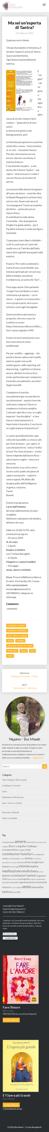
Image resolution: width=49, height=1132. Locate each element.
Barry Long (15, 846)
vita (18, 892)
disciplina (20, 640)
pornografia (23, 879)
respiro (13, 887)
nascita (40, 872)
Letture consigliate (9, 818)
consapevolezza (10, 849)
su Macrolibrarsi (11, 1020)
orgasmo (41, 875)
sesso (32, 651)
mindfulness (29, 871)
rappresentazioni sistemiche (32, 882)
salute (19, 887)
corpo (28, 849)
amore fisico (31, 842)
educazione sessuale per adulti (19, 645)
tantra (10, 656)
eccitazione (37, 859)
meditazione (12, 651)
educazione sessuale (9, 862)
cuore (22, 859)
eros (27, 862)
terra (13, 892)
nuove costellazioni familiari (19, 875)
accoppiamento (8, 842)
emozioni (21, 862)
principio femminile (10, 882)
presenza (41, 879)
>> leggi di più (36, 757)
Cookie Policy (10, 938)
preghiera (33, 879)
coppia (21, 850)
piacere (23, 651)
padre (10, 879)
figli (17, 867)
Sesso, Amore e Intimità (17, 635)
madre (34, 866)
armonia (39, 842)
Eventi (4, 791)
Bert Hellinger (29, 846)
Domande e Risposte (10, 812)
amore (10, 640)
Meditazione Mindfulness (17, 630)
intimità (24, 866)
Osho (4, 879)
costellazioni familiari (17, 854)
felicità (12, 867)
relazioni (6, 887)
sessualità (37, 887)
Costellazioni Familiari (16, 625)
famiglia (35, 862)
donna (28, 858)
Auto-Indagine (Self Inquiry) (14, 780)
